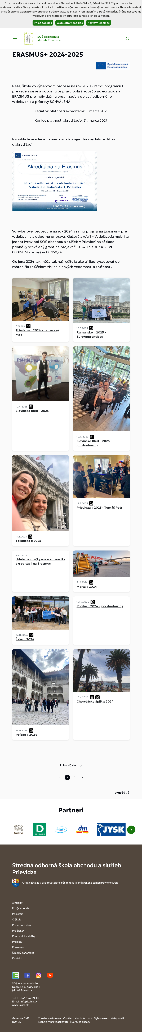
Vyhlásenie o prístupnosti (109, 1018)
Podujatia (17, 914)
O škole (16, 919)
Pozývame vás (20, 908)
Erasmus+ (18, 947)
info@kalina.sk (29, 1001)
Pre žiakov (18, 930)
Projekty (17, 941)
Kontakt (17, 958)
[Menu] (15, 38)
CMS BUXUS (20, 1020)
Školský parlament (23, 953)
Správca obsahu (81, 1021)
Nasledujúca (82, 777)
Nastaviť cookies (99, 23)
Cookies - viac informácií (77, 1018)
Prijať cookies (43, 23)
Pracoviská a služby (23, 936)
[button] (128, 38)
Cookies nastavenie (49, 1018)
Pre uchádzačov (21, 925)
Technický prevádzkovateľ (53, 1021)
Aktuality (17, 902)
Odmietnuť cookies (70, 23)
